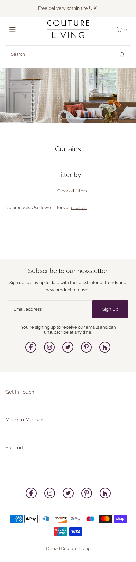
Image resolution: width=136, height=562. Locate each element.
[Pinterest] (86, 351)
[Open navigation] (19, 29)
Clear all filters (72, 190)
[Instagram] (49, 351)
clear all (79, 207)
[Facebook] (30, 351)
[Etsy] (104, 351)
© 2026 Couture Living (68, 548)
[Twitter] (67, 351)
